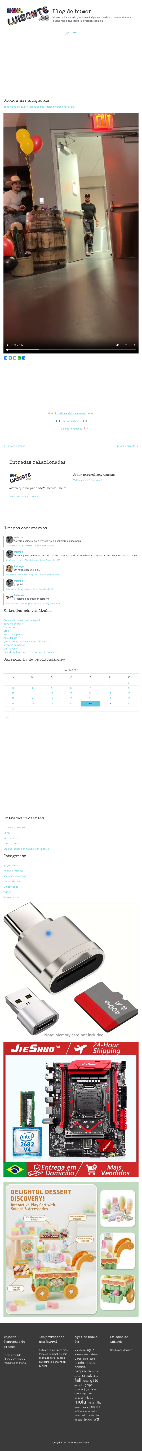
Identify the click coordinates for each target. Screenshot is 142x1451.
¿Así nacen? (10, 648)
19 (51, 698)
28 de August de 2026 (44, 546)
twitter (7, 892)
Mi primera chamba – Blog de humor (22, 560)
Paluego (19, 566)
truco (88, 1419)
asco (86, 1354)
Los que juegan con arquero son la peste (26, 848)
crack (87, 1376)
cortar (77, 1376)
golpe (89, 1385)
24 (13, 703)
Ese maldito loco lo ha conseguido (21, 574)
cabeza (93, 1354)
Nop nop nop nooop (14, 634)
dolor (49, 106)
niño (98, 1402)
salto (84, 1415)
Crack (6, 630)
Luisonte (19, 595)
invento (78, 1389)
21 (90, 698)
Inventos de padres (14, 645)
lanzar (94, 1389)
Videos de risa (36, 106)
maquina (78, 1398)
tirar (73, 106)
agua (90, 1350)
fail (77, 1380)
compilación (82, 1371)
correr (95, 1371)
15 (109, 693)
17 (13, 698)
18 (32, 698)
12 (52, 693)
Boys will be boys (13, 623)
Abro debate (10, 637)
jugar (87, 1389)
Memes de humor (13, 881)
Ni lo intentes (10, 838)
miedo (89, 1397)
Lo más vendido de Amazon (70, 413)
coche (79, 1363)
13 (71, 693)
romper (86, 1411)
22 (109, 698)
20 (70, 698)
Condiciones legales (121, 1350)
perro (94, 1407)
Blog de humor (72, 12)
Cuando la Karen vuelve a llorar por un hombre (29, 652)
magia (83, 1393)
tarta (67, 106)
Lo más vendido (12, 1355)
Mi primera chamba (14, 827)
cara (85, 1358)
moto (91, 1402)
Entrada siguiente (127, 446)
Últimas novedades (71, 428)
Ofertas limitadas (71, 421)
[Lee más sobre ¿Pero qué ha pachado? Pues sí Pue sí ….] (20, 477)
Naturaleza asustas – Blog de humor (22, 603)
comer (91, 1363)
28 (90, 703)
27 (71, 703)
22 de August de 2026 (50, 603)
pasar (77, 1407)
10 (13, 693)
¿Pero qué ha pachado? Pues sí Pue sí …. (26, 641)
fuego (85, 1381)
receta (78, 1411)
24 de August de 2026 (43, 589)
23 (128, 698)
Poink (6, 832)
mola (80, 1402)
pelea (85, 1407)
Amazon (78, 1354)
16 (129, 693)
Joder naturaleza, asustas (94, 475)
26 (51, 703)
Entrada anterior (14, 446)
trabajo (78, 1419)
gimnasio (78, 1385)
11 (32, 693)
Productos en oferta (14, 1362)
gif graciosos (10, 865)
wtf (96, 1419)
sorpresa (58, 106)
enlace (45, 1357)
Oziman (18, 537)
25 (32, 703)
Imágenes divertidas (14, 876)
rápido (94, 1411)
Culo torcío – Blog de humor (18, 589)
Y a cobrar (9, 627)
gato (94, 1380)
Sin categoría (10, 886)
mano (90, 1393)
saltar (77, 1415)
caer (77, 1358)
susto (91, 1415)
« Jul (5, 717)
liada (76, 1393)
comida (80, 1367)
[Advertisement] (71, 63)
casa (92, 1358)
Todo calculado (11, 843)
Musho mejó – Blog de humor (19, 546)
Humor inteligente (13, 870)
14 (90, 693)
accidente (80, 1350)
